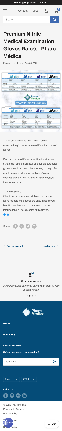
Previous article (15, 246)
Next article (49, 246)
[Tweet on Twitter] (28, 226)
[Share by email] (34, 226)
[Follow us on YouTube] (18, 395)
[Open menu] (5, 10)
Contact (23, 10)
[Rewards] (8, 423)
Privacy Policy (10, 413)
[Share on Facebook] (15, 226)
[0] (56, 11)
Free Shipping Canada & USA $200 (31, 2)
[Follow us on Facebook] (5, 395)
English (8, 379)
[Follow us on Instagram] (12, 395)
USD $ (26, 379)
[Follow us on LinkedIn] (24, 395)
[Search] (54, 19)
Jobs (35, 10)
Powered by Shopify (13, 409)
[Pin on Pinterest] (21, 226)
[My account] (46, 11)
